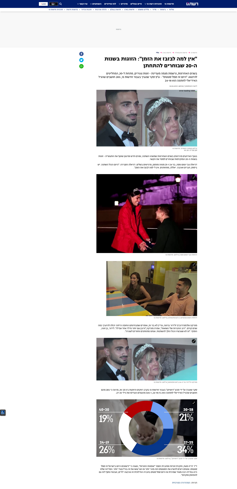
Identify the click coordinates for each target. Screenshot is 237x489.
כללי (157, 53)
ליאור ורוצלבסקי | (190, 86)
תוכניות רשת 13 (154, 4)
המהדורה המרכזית (181, 482)
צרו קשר (83, 4)
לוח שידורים (110, 4)
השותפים (96, 4)
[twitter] (81, 60)
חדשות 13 (169, 4)
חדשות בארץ (166, 53)
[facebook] (81, 54)
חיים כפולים (136, 4)
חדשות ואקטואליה (181, 53)
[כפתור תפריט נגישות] (3, 412)
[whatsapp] (81, 66)
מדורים (124, 4)
